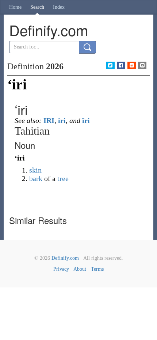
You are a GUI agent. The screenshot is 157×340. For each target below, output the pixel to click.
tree (63, 178)
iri (62, 120)
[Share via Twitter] (110, 65)
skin (35, 170)
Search (37, 7)
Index (59, 7)
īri (86, 120)
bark (35, 178)
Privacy (61, 269)
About (79, 269)
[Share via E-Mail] (142, 65)
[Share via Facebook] (121, 65)
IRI (48, 120)
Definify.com (65, 258)
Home (15, 7)
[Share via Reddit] (131, 65)
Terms (97, 269)
